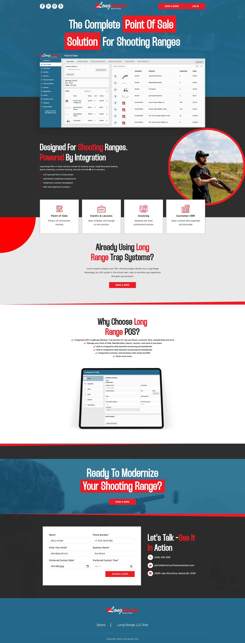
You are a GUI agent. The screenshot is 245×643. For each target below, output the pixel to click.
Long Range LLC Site (132, 625)
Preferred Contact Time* (106, 560)
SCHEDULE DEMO (120, 574)
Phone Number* (101, 535)
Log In (195, 6)
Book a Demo (172, 6)
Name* (52, 535)
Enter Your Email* (58, 547)
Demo (101, 625)
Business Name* (101, 547)
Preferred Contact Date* (62, 560)
